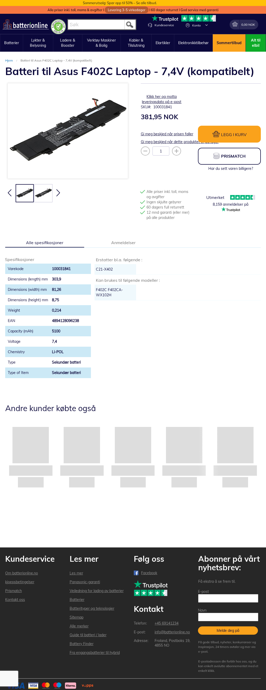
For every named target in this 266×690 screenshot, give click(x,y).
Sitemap (76, 617)
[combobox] (101, 24)
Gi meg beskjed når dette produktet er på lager (180, 141)
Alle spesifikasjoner (44, 242)
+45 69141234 (166, 623)
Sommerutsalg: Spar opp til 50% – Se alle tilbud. (120, 3)
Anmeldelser (123, 242)
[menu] (133, 43)
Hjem (9, 60)
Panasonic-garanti (85, 582)
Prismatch (13, 590)
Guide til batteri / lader (88, 635)
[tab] (44, 242)
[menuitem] (11, 43)
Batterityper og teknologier (92, 608)
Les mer (76, 573)
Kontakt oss (15, 599)
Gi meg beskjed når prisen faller (167, 134)
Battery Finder (82, 643)
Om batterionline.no (21, 573)
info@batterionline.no (172, 632)
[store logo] (26, 24)
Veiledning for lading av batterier (97, 590)
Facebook (149, 573)
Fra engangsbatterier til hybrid (95, 652)
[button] (206, 25)
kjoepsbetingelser (19, 582)
